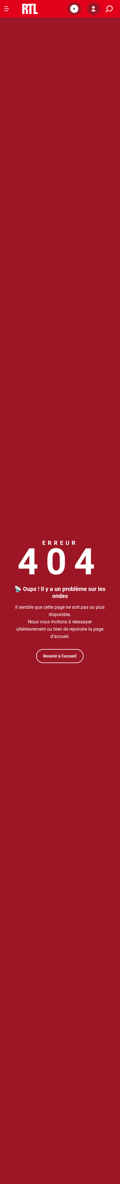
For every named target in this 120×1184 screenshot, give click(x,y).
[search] (109, 9)
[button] (74, 8)
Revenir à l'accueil (60, 656)
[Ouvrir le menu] (6, 9)
